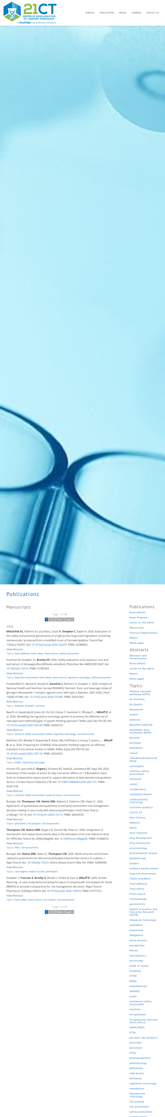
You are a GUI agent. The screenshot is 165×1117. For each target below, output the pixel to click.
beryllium (135, 742)
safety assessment (69, 653)
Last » (69, 619)
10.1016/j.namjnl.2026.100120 (24, 725)
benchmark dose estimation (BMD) (140, 731)
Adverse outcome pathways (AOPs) (140, 693)
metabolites (137, 945)
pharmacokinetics (140, 1057)
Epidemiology (138, 858)
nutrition (40, 705)
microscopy (136, 960)
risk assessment (85, 734)
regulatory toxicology (78, 677)
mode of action (54, 795)
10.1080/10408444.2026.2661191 (77, 782)
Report (134, 637)
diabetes (19, 705)
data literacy (137, 817)
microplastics (138, 955)
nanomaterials (138, 986)
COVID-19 (136, 812)
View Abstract (14, 649)
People (123, 12)
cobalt (134, 784)
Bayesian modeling (141, 724)
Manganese (136, 935)
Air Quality (136, 704)
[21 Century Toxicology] (32, 12)
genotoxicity (137, 904)
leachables (136, 925)
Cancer (134, 753)
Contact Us (152, 12)
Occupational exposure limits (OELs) (144, 1021)
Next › (60, 619)
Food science (51, 653)
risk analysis (34, 823)
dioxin (133, 827)
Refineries (136, 1078)
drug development (141, 837)
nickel (133, 996)
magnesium (136, 930)
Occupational (138, 1014)
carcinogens (21, 871)
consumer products (141, 807)
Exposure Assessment (26, 677)
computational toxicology (139, 801)
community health (141, 794)
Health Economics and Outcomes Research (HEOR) (143, 911)
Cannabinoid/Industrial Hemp (143, 759)
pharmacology (138, 1063)
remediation (137, 1088)
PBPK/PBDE (137, 1027)
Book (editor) (138, 612)
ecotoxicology (138, 848)
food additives (22, 653)
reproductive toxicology (137, 1095)
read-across (137, 1073)
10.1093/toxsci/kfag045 (73, 838)
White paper (137, 642)
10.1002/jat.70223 (38, 862)
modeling (135, 970)
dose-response (138, 832)
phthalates (20, 823)
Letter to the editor (142, 622)
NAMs (49, 734)
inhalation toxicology (143, 920)
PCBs (133, 1032)
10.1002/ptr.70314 (17, 668)
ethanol (134, 863)
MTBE (133, 975)
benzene (135, 737)
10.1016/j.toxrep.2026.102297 (49, 644)
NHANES (29, 705)
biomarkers (136, 747)
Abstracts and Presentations (138, 657)
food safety (37, 653)
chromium (135, 778)
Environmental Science (143, 853)
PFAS (17, 847)
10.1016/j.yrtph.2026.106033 (64, 891)
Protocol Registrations (144, 632)
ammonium (136, 709)
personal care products (144, 1037)
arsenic (134, 714)
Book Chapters (139, 617)
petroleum (136, 1047)
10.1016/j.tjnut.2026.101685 (46, 697)
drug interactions (140, 842)
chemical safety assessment (30, 734)
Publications (107, 12)
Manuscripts (137, 627)
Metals (134, 950)
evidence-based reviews (144, 868)
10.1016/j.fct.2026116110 (48, 814)
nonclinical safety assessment (140, 1003)
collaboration (138, 789)
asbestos (135, 719)
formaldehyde (138, 899)
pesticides (136, 1042)
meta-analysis (138, 940)
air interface (137, 699)
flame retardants (140, 878)
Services (90, 12)
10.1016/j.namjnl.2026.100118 (24, 753)
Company (136, 12)
